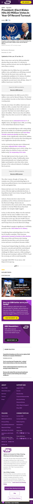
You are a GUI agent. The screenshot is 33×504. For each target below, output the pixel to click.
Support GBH (20, 388)
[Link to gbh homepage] (7, 2)
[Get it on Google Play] (26, 295)
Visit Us (18, 427)
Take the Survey (10, 318)
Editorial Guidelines (7, 419)
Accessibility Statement (8, 424)
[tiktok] (19, 433)
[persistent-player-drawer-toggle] (31, 502)
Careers (4, 396)
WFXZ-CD (4, 441)
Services (4, 393)
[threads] (25, 433)
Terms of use (5, 416)
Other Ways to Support (22, 405)
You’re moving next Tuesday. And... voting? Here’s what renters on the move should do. (14, 362)
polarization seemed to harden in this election (16, 236)
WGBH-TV (4, 439)
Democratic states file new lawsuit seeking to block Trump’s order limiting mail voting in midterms (15, 373)
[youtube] (21, 433)
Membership (19, 393)
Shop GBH (19, 408)
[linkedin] (29, 433)
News (3, 7)
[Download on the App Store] (17, 295)
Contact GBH (19, 416)
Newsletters (19, 424)
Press (3, 399)
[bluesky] (23, 433)
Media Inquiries (20, 421)
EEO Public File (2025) (7, 430)
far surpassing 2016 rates (18, 152)
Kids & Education (6, 390)
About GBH (5, 388)
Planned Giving (20, 402)
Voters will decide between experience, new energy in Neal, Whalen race (15, 367)
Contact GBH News (21, 419)
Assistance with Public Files (7, 434)
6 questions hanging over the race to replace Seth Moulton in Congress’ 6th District (16, 354)
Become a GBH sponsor (16, 90)
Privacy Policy (5, 421)
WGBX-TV (11, 439)
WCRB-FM (4, 444)
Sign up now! (11, 340)
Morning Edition (7, 358)
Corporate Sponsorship (22, 396)
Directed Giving (20, 399)
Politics (8, 7)
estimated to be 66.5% (20, 121)
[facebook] (27, 433)
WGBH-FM (11, 441)
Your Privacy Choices (14, 498)
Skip (15, 493)
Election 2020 (6, 275)
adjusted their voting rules (17, 146)
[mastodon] (25, 438)
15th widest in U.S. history (19, 228)
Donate (26, 2)
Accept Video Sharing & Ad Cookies (14, 488)
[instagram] (17, 433)
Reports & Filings (6, 427)
